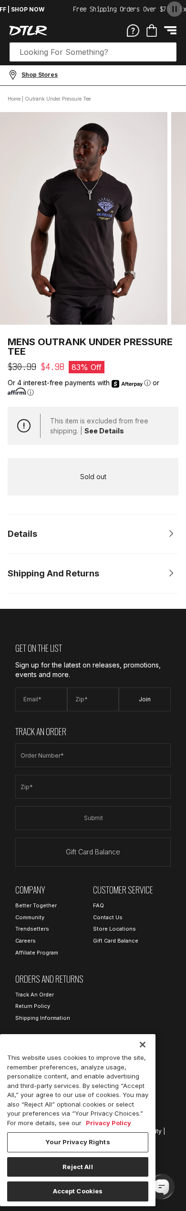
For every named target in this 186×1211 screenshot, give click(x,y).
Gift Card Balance (93, 852)
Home (14, 99)
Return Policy (32, 1006)
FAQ (98, 905)
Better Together (36, 905)
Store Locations (114, 928)
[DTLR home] (28, 30)
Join (145, 699)
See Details (104, 431)
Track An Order (34, 994)
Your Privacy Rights (77, 1142)
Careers (25, 940)
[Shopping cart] (151, 30)
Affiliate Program (36, 952)
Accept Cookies (78, 1191)
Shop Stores (39, 74)
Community (29, 917)
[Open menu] (170, 30)
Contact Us (108, 917)
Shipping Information (42, 1018)
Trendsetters (32, 928)
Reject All (77, 1166)
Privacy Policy (108, 1123)
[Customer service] (133, 30)
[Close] (142, 1044)
